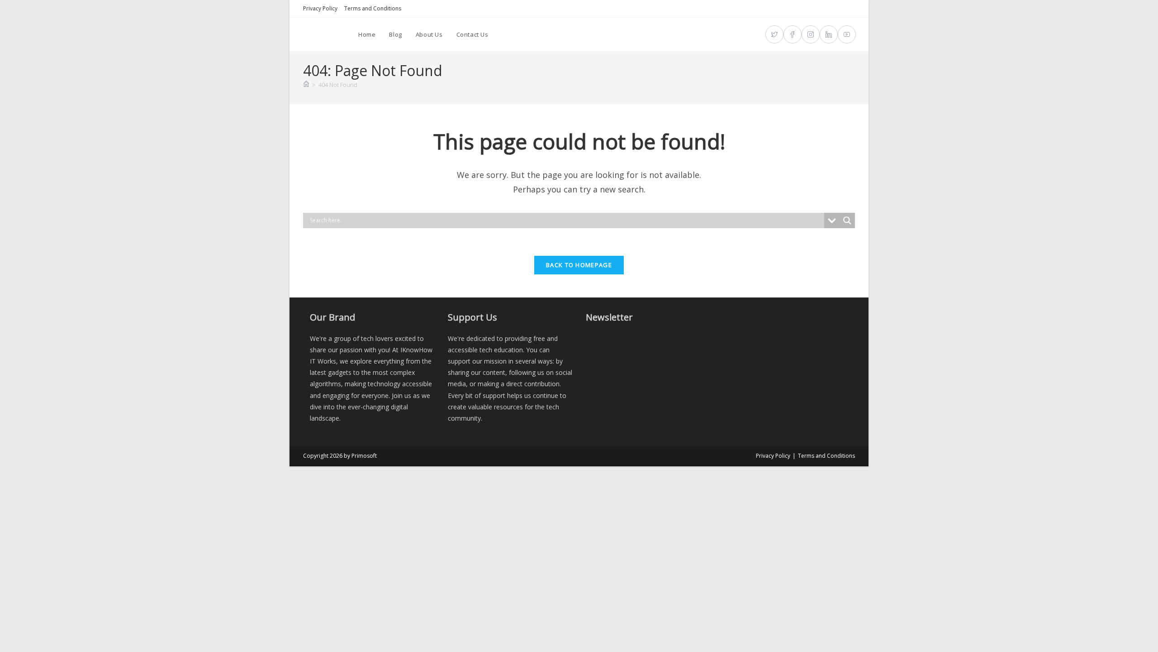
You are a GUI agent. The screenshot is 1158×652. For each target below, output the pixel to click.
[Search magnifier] (847, 220)
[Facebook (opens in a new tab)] (792, 34)
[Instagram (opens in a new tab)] (811, 34)
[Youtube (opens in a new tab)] (847, 34)
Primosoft (364, 456)
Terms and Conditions (372, 8)
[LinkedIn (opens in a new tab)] (829, 34)
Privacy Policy (320, 8)
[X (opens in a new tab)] (774, 34)
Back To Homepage (579, 265)
